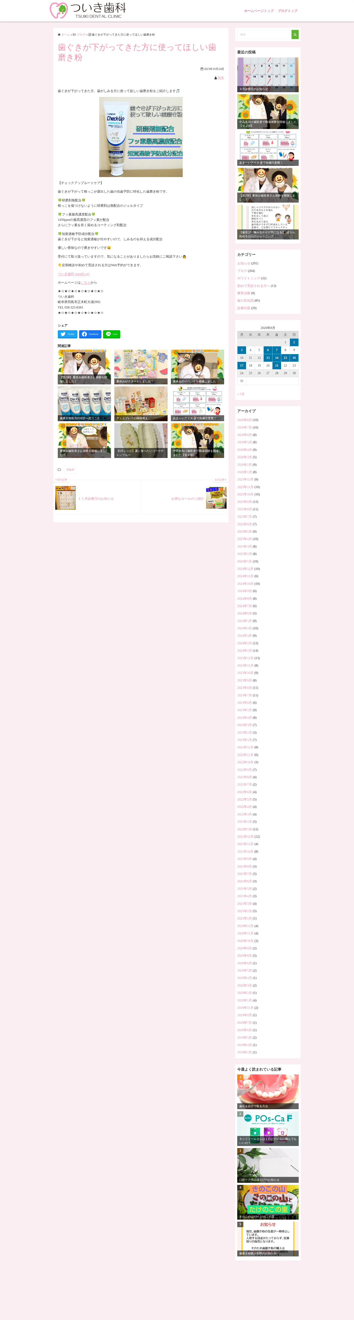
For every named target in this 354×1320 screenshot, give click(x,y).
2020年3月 (244, 985)
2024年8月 (244, 598)
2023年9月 (244, 680)
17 (241, 365)
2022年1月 (244, 829)
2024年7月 (244, 606)
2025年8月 (244, 509)
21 (276, 365)
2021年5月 (244, 888)
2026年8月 (244, 420)
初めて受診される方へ (253, 285)
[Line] (111, 334)
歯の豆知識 (245, 300)
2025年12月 (245, 479)
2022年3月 (244, 814)
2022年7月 (244, 784)
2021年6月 (244, 881)
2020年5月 (244, 970)
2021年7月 (244, 874)
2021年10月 (245, 851)
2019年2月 (244, 1052)
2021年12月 (245, 836)
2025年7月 (244, 516)
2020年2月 (244, 992)
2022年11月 (245, 755)
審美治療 (243, 293)
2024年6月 (244, 613)
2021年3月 (244, 903)
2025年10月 (245, 494)
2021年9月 (244, 859)
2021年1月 (244, 918)
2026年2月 (244, 464)
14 (276, 357)
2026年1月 (244, 472)
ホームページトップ (259, 10)
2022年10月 (245, 762)
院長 (221, 78)
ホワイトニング (248, 278)
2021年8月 (244, 866)
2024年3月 (244, 635)
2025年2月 (244, 554)
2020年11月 (245, 933)
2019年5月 (244, 1037)
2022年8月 (244, 777)
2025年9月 (244, 501)
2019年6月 (244, 1030)
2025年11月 (245, 487)
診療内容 (243, 308)
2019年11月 (245, 1007)
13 (268, 357)
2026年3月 (244, 457)
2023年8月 (244, 687)
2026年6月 (244, 435)
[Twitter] (67, 334)
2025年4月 (244, 539)
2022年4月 (244, 806)
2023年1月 (244, 740)
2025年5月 (244, 531)
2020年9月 (244, 948)
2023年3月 (244, 725)
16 (294, 357)
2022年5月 (244, 799)
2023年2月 (244, 732)
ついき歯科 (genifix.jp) (73, 274)
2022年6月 (244, 792)
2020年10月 (245, 941)
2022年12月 (245, 747)
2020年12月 (245, 926)
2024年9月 (244, 591)
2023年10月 (245, 673)
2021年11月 (245, 844)
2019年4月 (244, 1045)
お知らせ (243, 263)
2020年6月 (244, 963)
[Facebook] (90, 334)
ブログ (70, 469)
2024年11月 (245, 576)
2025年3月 (244, 546)
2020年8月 (244, 955)
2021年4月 (244, 896)
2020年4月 (244, 978)
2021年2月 (244, 911)
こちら (86, 282)
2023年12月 (245, 658)
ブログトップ (287, 10)
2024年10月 (245, 583)
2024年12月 (245, 568)
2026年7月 (244, 427)
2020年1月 (244, 1000)
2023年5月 (244, 710)
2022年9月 (244, 769)
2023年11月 (245, 665)
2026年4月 (244, 449)
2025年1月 (244, 561)
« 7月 (241, 394)
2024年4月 (244, 628)
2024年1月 (244, 650)
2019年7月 (244, 1022)
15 (285, 357)
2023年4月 (244, 717)
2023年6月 (244, 702)
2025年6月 (244, 524)
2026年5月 (244, 442)
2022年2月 (244, 821)
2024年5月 (244, 621)
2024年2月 (244, 643)
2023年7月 (244, 695)
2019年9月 (244, 1015)
